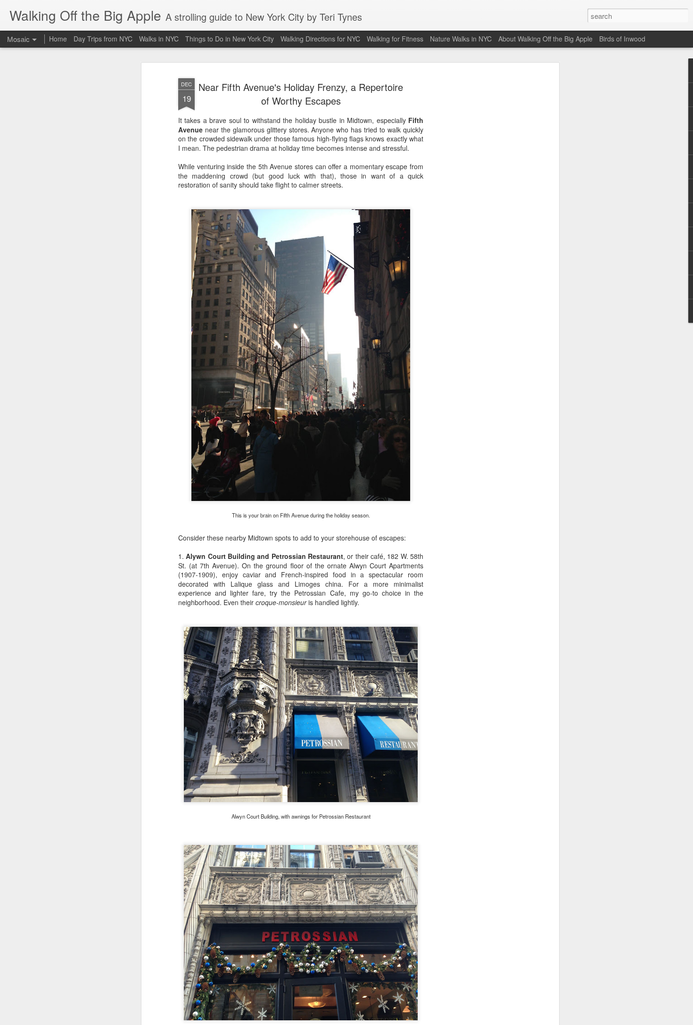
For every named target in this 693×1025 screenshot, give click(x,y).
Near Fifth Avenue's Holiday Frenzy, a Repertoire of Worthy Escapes (300, 93)
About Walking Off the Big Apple (545, 38)
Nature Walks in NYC (461, 38)
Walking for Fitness (395, 38)
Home (58, 38)
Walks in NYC (159, 38)
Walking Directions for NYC (320, 38)
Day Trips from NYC (103, 38)
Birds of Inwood (622, 38)
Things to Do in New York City (229, 38)
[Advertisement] (475, 222)
